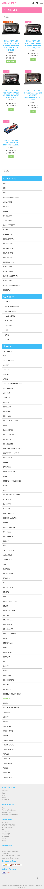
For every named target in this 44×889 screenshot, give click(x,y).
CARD (7, 335)
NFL (4, 193)
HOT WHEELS (8, 536)
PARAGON (7, 675)
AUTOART (7, 393)
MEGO (5, 606)
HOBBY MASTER (9, 527)
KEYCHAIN (8, 321)
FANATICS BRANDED (10, 472)
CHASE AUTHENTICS (10, 421)
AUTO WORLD (8, 388)
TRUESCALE (7, 763)
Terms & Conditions (9, 810)
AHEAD (6, 370)
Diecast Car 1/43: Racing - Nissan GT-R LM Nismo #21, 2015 (11, 142)
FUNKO (5, 486)
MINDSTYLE (7, 624)
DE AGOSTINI (8, 444)
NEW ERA (6, 657)
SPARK (5, 722)
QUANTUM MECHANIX (11, 708)
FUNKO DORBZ (8, 271)
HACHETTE (7, 504)
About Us (5, 791)
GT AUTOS (7, 499)
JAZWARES (7, 351)
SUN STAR (7, 726)
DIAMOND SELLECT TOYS (12, 448)
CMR (5, 425)
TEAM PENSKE (8, 745)
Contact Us (5, 800)
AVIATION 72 (7, 398)
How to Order (6, 812)
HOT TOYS (7, 532)
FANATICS (7, 467)
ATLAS (5, 379)
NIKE (5, 661)
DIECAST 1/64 (8, 244)
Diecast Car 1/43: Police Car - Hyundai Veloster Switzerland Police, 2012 (33, 95)
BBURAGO (7, 407)
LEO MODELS (8, 587)
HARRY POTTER (9, 225)
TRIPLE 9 (6, 759)
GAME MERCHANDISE (11, 197)
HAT (6, 330)
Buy (33, 59)
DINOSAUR (7, 290)
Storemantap (22, 887)
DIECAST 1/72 (8, 239)
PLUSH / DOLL (10, 316)
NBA (5, 183)
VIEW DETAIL (11, 62)
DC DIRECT (7, 439)
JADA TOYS (7, 555)
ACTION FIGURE (10, 311)
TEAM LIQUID (8, 740)
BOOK (7, 340)
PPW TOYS (7, 689)
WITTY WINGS (8, 777)
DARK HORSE (8, 430)
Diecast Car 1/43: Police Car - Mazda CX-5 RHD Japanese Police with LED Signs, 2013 (11, 45)
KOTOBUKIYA (8, 573)
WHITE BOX (7, 773)
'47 (4, 356)
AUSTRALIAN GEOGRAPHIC (13, 384)
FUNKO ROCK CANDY (10, 276)
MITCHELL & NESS (9, 634)
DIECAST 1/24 (8, 253)
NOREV (5, 666)
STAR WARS (7, 220)
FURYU (5, 490)
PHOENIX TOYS (8, 680)
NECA (5, 648)
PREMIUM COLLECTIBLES (12, 694)
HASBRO (6, 509)
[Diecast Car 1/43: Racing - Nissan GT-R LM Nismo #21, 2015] (11, 128)
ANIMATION (7, 202)
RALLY (5, 230)
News (4, 797)
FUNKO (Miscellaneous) (11, 285)
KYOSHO (6, 578)
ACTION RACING (9, 360)
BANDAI (6, 402)
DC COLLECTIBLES (9, 435)
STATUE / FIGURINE (12, 306)
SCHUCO (6, 712)
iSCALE (6, 541)
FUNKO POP (7, 267)
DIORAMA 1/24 (8, 262)
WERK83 (6, 768)
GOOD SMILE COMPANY (11, 495)
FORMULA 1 (7, 234)
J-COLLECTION (8, 550)
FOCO (5, 476)
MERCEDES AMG (9, 611)
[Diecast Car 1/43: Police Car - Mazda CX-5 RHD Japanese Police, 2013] (11, 79)
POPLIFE (6, 685)
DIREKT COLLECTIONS (11, 453)
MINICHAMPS (8, 629)
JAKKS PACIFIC (8, 560)
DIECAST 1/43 (8, 248)
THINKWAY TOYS (9, 749)
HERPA (5, 523)
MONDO (6, 638)
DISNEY (6, 207)
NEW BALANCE (8, 652)
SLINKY (5, 717)
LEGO (5, 583)
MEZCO (6, 615)
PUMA (5, 703)
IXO (4, 546)
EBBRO (5, 462)
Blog (3, 793)
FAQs (3, 795)
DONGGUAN (7, 458)
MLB (5, 188)
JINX (5, 564)
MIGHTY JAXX (8, 620)
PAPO (5, 671)
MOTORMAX (8, 643)
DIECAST (8, 302)
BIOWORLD (7, 411)
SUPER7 (6, 736)
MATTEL (6, 597)
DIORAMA (8, 325)
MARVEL (6, 211)
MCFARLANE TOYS (10, 601)
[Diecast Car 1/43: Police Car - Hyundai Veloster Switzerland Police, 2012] (33, 79)
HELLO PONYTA (9, 513)
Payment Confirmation (10, 815)
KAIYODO (6, 569)
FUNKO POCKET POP (10, 281)
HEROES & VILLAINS (10, 518)
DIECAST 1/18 (8, 258)
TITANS (6, 754)
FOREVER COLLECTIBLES (12, 481)
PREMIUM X (11, 52)
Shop (3, 808)
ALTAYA (6, 374)
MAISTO (6, 592)
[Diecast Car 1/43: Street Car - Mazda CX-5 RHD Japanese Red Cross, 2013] (33, 29)
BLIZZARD (7, 416)
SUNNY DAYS (8, 731)
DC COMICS (7, 216)
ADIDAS (6, 365)
